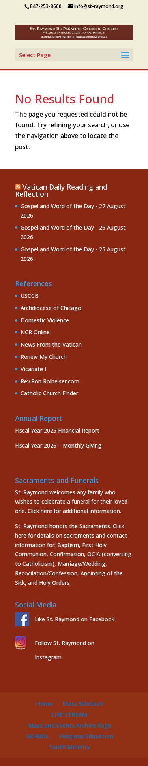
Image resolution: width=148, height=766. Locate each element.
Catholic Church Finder (49, 393)
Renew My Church (44, 356)
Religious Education (86, 736)
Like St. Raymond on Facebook (74, 619)
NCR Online (35, 332)
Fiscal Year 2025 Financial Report (57, 430)
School (37, 736)
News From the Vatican (51, 344)
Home (44, 703)
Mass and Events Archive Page (69, 725)
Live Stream (69, 714)
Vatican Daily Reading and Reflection (61, 190)
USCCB (30, 295)
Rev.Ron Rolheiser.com (50, 381)
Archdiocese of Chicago (51, 308)
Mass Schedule (83, 703)
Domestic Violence (45, 320)
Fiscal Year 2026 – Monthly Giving (58, 445)
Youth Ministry (69, 747)
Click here (40, 511)
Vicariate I (33, 369)
